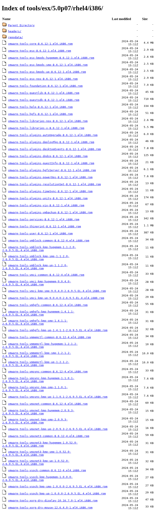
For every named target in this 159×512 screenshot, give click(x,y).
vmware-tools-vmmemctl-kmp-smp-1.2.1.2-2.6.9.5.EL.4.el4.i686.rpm (36, 354)
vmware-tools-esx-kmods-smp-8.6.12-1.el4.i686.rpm (48, 64)
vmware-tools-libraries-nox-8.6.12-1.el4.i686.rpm (48, 121)
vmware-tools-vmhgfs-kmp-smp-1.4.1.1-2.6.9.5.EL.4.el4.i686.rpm (35, 322)
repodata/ (15, 37)
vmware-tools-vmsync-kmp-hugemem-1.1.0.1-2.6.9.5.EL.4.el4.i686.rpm (38, 380)
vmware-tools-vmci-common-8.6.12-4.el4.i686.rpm (46, 274)
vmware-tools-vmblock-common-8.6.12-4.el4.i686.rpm (48, 240)
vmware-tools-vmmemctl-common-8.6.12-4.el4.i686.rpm (49, 337)
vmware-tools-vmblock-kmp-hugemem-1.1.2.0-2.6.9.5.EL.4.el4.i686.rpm (39, 249)
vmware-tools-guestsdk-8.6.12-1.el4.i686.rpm (43, 99)
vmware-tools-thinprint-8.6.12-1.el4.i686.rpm (44, 226)
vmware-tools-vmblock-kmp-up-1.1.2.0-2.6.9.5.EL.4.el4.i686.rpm (35, 267)
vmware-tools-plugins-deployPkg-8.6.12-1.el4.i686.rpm (51, 142)
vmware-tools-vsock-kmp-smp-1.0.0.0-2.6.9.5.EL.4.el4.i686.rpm (57, 486)
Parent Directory (21, 25)
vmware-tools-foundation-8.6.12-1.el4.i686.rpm (45, 85)
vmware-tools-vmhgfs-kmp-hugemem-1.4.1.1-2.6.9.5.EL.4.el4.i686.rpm (38, 313)
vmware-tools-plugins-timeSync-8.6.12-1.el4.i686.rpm (50, 191)
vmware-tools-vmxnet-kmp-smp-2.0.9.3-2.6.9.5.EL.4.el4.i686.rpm (35, 421)
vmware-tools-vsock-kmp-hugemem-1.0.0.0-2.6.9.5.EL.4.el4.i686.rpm (37, 478)
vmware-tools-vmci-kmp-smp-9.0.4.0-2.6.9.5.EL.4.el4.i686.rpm (57, 290)
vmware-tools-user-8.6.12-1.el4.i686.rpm (40, 233)
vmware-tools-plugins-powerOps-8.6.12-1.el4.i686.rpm (50, 177)
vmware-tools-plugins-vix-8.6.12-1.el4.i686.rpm (46, 205)
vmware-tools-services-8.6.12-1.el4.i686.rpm (43, 219)
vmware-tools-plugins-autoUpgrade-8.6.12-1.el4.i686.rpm (53, 135)
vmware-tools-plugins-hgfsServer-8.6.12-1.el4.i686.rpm (52, 170)
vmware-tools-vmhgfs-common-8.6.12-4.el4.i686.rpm (48, 305)
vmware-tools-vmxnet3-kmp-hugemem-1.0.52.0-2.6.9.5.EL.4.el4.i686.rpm (40, 444)
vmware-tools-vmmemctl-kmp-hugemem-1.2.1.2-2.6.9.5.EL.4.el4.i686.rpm (40, 345)
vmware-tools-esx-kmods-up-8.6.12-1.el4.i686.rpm (47, 71)
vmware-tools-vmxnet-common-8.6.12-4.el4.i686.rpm (48, 403)
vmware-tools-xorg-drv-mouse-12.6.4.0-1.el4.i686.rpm (50, 507)
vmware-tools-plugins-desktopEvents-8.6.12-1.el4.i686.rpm (54, 149)
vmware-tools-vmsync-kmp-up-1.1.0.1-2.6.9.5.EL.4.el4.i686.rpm (57, 396)
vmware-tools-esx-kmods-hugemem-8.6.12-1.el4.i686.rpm (51, 57)
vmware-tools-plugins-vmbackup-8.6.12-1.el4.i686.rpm (50, 212)
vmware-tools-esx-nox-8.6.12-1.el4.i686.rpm (43, 78)
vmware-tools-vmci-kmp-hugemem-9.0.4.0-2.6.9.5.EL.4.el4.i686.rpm (36, 283)
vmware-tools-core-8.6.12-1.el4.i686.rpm (40, 43)
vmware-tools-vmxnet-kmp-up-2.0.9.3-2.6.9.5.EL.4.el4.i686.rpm (57, 429)
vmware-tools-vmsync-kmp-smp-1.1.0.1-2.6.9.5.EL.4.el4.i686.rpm (35, 389)
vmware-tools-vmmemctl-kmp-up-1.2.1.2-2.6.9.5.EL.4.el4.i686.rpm (35, 363)
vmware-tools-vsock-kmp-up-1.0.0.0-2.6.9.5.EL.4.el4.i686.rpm (57, 493)
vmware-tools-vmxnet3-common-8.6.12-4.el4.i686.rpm (48, 436)
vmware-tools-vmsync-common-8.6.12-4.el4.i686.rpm (48, 371)
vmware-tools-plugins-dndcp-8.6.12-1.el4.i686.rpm (48, 156)
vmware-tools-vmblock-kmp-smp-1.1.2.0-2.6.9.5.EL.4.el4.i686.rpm (35, 258)
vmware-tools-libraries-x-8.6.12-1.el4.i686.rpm (46, 128)
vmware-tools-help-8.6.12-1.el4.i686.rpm (40, 107)
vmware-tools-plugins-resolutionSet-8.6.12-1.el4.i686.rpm (54, 184)
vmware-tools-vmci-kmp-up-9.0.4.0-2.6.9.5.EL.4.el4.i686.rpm (56, 298)
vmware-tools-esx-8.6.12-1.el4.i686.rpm (39, 50)
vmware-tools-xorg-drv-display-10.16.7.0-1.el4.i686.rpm (53, 500)
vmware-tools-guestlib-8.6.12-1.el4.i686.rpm (43, 92)
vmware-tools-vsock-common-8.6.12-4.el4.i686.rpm (47, 470)
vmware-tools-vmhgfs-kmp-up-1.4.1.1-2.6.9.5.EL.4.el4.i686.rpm (57, 330)
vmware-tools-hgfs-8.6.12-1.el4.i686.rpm (40, 114)
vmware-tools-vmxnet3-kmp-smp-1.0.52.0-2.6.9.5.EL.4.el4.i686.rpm (36, 453)
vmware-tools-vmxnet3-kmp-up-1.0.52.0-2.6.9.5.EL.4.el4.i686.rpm (35, 462)
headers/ (14, 31)
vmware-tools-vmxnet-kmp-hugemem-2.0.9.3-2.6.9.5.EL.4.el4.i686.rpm (38, 412)
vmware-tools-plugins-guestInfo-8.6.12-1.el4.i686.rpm (51, 163)
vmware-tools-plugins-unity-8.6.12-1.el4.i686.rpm (48, 198)
